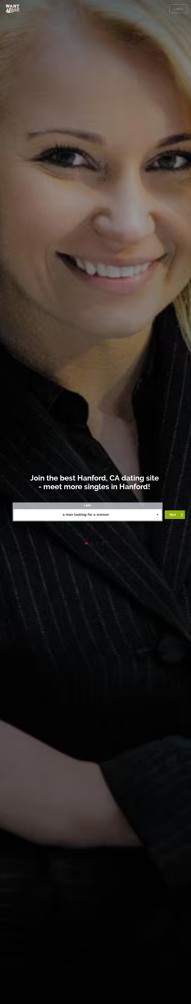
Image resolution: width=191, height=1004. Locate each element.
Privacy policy (125, 532)
